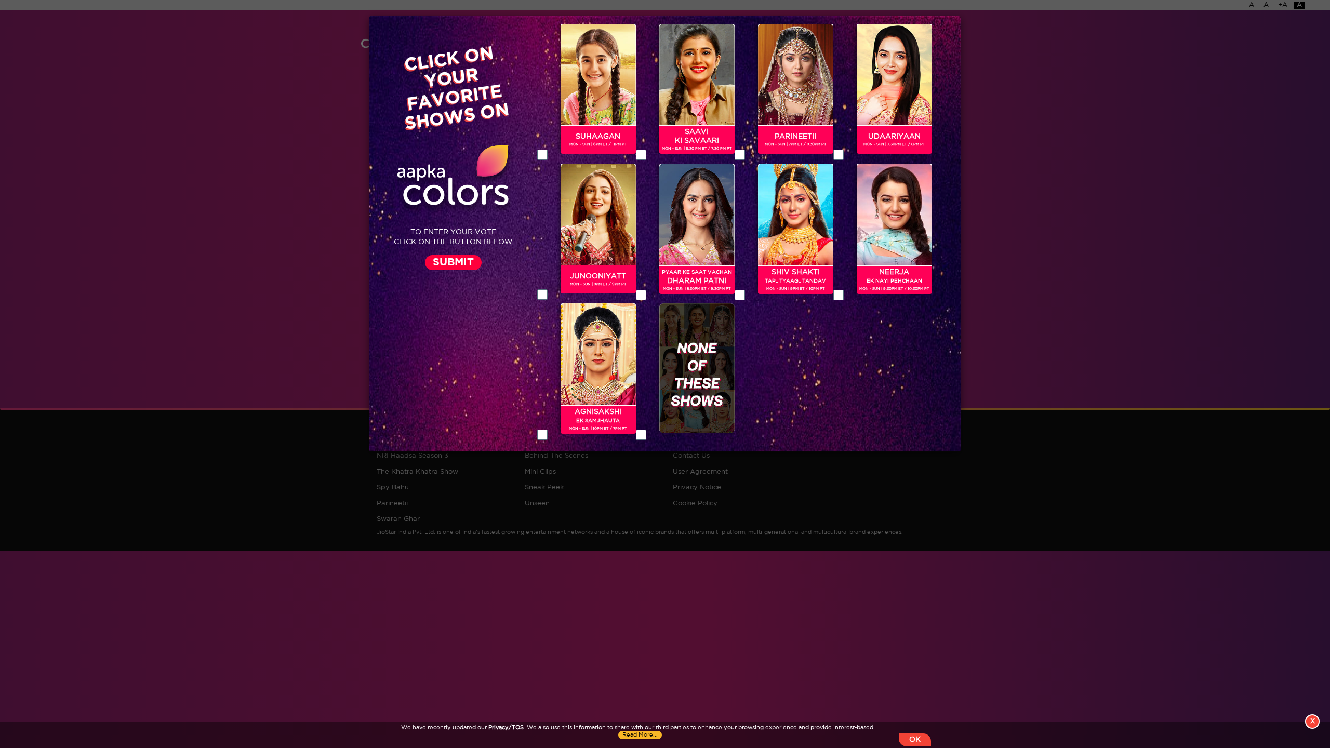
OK (915, 740)
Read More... (640, 735)
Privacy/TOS (506, 727)
